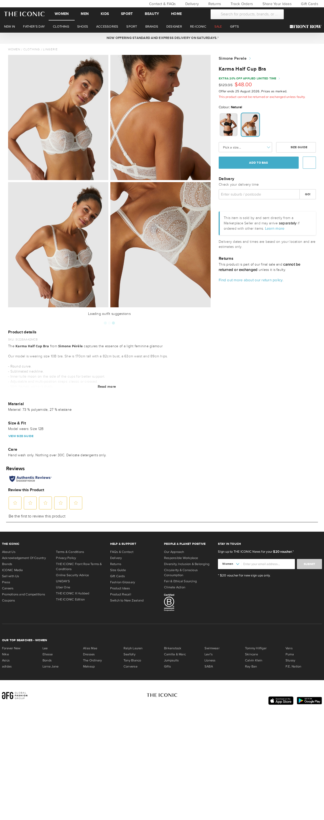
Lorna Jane (50, 666)
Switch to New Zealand (127, 600)
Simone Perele (233, 58)
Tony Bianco (132, 660)
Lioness (210, 660)
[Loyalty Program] (307, 26)
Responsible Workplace (181, 558)
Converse (130, 666)
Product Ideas (120, 588)
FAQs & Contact (121, 552)
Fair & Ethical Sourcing (180, 581)
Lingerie (50, 49)
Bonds (47, 660)
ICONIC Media (12, 570)
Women (62, 14)
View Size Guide (20, 436)
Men (85, 14)
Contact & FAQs (162, 4)
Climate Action (174, 587)
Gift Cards (309, 4)
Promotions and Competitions (23, 594)
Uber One (63, 587)
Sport (127, 14)
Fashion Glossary (122, 582)
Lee (45, 648)
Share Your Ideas (276, 4)
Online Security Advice (72, 575)
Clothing (31, 49)
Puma (290, 654)
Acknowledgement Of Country (24, 558)
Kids (105, 14)
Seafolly (129, 654)
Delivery (191, 4)
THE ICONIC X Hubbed (72, 593)
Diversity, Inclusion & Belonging (186, 564)
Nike (5, 654)
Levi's (209, 654)
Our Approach (174, 552)
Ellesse (48, 654)
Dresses (89, 654)
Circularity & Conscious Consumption (181, 572)
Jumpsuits (171, 660)
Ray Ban (251, 666)
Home (176, 14)
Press (6, 582)
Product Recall (120, 594)
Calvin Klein (253, 660)
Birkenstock (172, 648)
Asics (6, 660)
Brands (7, 564)
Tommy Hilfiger (256, 648)
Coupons (8, 600)
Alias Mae (90, 648)
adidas (7, 666)
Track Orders (241, 4)
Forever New (11, 648)
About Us (8, 552)
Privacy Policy (66, 558)
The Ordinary (92, 660)
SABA (209, 666)
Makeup (89, 666)
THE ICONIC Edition (70, 599)
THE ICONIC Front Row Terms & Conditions (79, 566)
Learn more (275, 228)
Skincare (251, 654)
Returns (214, 4)
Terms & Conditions (70, 552)
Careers (8, 588)
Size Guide (298, 147)
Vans (289, 648)
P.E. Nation (293, 666)
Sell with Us (10, 576)
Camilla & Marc (175, 654)
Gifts (167, 666)
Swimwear (212, 648)
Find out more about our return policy (251, 280)
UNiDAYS (63, 581)
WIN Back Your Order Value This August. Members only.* (161, 38)
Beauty (152, 14)
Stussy (290, 660)
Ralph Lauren (133, 648)
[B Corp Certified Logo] (189, 603)
